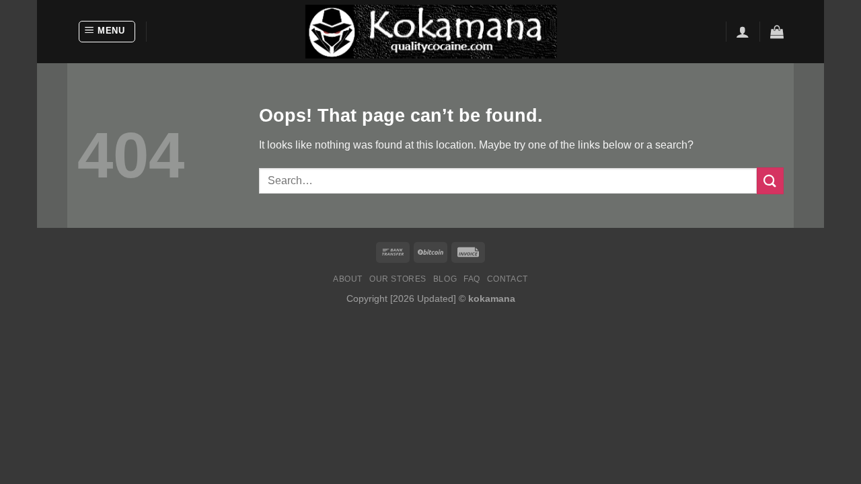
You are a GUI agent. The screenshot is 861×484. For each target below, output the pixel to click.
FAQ (471, 279)
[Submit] (770, 180)
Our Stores (397, 279)
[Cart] (777, 31)
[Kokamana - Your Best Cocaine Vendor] (431, 31)
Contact (507, 279)
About (348, 279)
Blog (445, 279)
